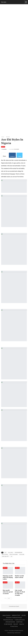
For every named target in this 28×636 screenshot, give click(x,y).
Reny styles (3, 2)
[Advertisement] (14, 70)
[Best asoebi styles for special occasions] (8, 585)
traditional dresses (20, 619)
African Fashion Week (14, 554)
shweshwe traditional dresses (14, 617)
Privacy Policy (14, 626)
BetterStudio (18, 632)
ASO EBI (3, 146)
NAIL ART (15, 624)
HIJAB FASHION (8, 624)
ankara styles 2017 (5, 556)
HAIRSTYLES (19, 622)
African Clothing (5, 554)
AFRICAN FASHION (10, 622)
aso (11, 556)
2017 (5, 552)
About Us (21, 624)
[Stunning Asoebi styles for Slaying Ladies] (8, 570)
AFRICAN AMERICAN (18, 552)
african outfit (21, 554)
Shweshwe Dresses (8, 619)
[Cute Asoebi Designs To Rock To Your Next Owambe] (20, 585)
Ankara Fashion (6, 615)
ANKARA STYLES (16, 615)
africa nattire (10, 552)
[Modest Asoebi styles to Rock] (20, 570)
